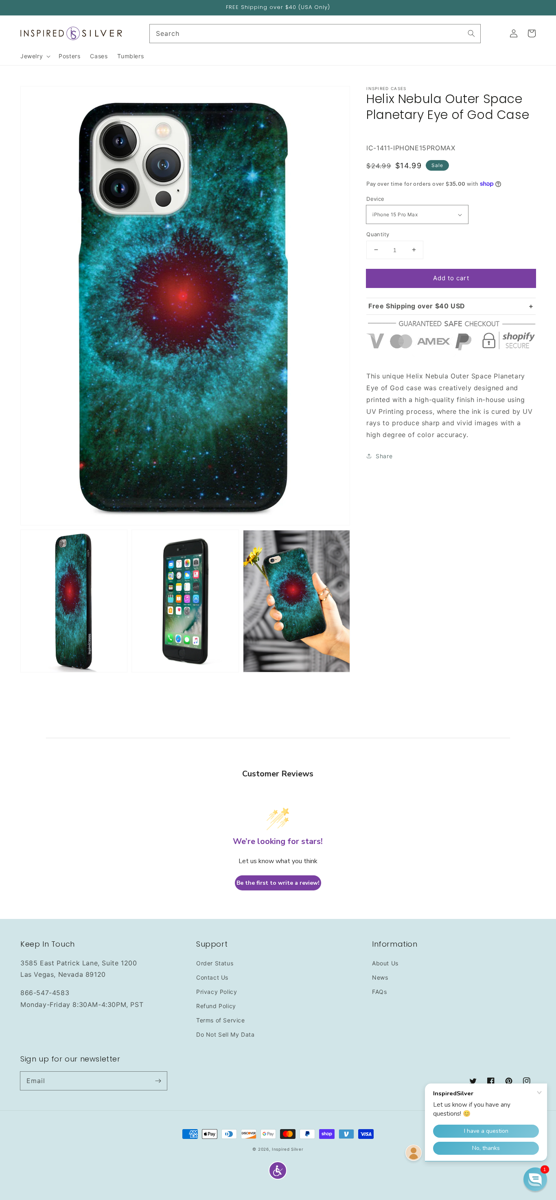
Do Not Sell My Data (225, 1034)
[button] (278, 1170)
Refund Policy (216, 1005)
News (380, 977)
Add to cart (451, 277)
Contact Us (212, 977)
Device (375, 199)
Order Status (214, 963)
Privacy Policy (216, 991)
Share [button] (384, 455)
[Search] (471, 33)
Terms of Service (220, 1020)
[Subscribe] (158, 1081)
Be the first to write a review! (278, 883)
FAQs (379, 991)
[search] (315, 33)
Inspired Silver (288, 1149)
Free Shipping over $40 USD (416, 306)
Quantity (377, 234)
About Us (385, 963)
